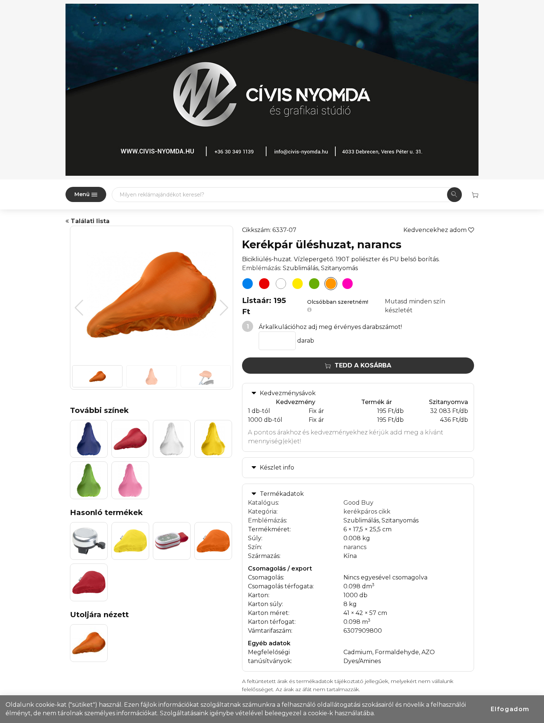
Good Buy (358, 502)
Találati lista (89, 221)
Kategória (262, 511)
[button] (224, 308)
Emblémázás (261, 268)
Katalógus (263, 502)
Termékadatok (282, 493)
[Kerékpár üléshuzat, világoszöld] (314, 283)
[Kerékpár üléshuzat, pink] (347, 283)
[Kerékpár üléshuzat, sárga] (297, 283)
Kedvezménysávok (288, 393)
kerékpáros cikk (366, 511)
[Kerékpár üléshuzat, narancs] (330, 283)
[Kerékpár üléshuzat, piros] (264, 283)
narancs (354, 547)
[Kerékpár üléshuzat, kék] (247, 283)
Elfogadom (510, 709)
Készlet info (277, 467)
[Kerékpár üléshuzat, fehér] (280, 283)
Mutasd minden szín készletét (415, 306)
